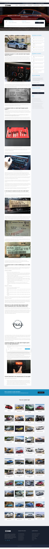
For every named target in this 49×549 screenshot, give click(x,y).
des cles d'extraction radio (13, 111)
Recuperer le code (41, 392)
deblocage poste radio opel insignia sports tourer (37, 103)
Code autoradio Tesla (21, 538)
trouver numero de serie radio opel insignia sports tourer (37, 102)
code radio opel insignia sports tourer (36, 98)
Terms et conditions (34, 538)
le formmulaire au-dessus (18, 262)
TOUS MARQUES (30, 5)
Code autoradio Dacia (21, 537)
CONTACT (42, 5)
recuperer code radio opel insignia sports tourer (37, 106)
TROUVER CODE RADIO (36, 5)
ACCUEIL (16, 5)
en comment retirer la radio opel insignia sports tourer (22, 187)
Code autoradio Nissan (21, 533)
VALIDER (39, 22)
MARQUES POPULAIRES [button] (22, 5)
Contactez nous (34, 537)
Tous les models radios (35, 536)
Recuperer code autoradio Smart (39, 47)
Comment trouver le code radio (36, 533)
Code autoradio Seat (20, 536)
